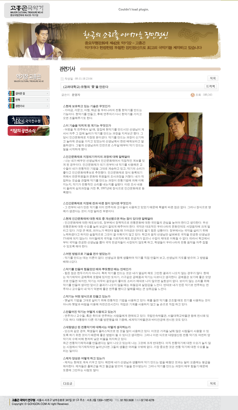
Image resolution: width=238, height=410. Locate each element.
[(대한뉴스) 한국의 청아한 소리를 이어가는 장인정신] (68, 383)
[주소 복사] (211, 86)
